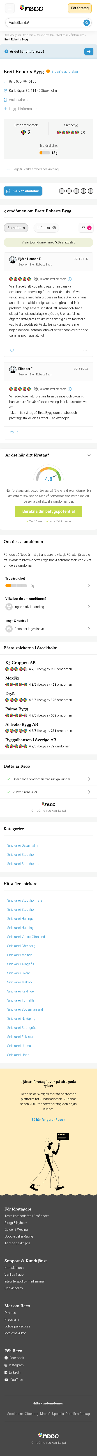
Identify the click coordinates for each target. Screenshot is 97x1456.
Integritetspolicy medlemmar (25, 1281)
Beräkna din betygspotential (48, 511)
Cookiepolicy (14, 1288)
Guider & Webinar (17, 1229)
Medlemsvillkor (15, 1333)
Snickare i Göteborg (21, 946)
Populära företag (78, 1414)
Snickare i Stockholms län (25, 864)
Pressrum (12, 1319)
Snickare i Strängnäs (22, 1027)
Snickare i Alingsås (20, 964)
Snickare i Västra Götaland (26, 937)
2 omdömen (16, 228)
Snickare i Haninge (20, 918)
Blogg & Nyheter (16, 1223)
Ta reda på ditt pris (17, 1243)
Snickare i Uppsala (20, 1046)
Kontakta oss (14, 1268)
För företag (80, 8)
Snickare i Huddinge (21, 928)
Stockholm (15, 1414)
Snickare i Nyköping (21, 1018)
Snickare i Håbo (18, 1055)
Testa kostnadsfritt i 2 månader (27, 1216)
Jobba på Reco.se (17, 1326)
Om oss (10, 1313)
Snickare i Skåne (18, 973)
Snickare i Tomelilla (21, 1000)
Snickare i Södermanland (25, 1009)
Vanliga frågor (15, 1274)
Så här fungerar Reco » (48, 1119)
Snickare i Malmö (19, 982)
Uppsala (58, 1414)
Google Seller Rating (19, 1236)
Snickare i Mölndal (20, 955)
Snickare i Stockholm (22, 854)
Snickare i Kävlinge (20, 991)
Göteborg (31, 1414)
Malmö (45, 1414)
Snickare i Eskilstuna (21, 1037)
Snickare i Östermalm (22, 845)
